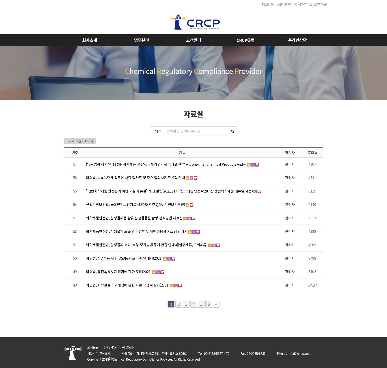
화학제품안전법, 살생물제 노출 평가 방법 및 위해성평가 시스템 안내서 (137, 231)
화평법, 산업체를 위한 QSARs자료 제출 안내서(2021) (124, 258)
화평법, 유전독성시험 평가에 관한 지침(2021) (119, 271)
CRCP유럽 (245, 40)
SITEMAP (320, 4)
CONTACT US (302, 4)
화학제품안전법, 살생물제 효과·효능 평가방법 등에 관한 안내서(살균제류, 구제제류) (147, 244)
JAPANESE (284, 4)
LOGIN (129, 347)
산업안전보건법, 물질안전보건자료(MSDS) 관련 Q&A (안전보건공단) (136, 204)
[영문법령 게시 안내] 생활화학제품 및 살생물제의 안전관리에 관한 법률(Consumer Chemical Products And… (166, 164)
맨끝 (216, 304)
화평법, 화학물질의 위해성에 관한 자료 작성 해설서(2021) (128, 285)
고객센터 (193, 40)
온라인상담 (297, 40)
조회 (311, 152)
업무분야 (141, 40)
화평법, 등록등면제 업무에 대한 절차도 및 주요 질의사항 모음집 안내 (136, 177)
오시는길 (92, 347)
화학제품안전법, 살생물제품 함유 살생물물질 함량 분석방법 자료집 (134, 217)
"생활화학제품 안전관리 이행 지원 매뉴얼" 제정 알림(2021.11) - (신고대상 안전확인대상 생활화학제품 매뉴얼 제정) (170, 191)
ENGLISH (268, 4)
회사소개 (89, 40)
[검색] (232, 131)
